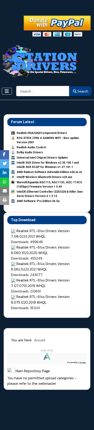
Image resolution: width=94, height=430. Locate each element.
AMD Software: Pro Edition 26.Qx (38, 201)
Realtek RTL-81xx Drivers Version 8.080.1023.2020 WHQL (40, 249)
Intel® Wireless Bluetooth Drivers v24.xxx (44, 177)
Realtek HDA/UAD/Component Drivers (42, 133)
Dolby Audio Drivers (30, 152)
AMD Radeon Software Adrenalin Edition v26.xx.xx (49, 172)
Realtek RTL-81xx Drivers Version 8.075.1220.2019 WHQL (40, 299)
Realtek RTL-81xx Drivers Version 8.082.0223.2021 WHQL (40, 266)
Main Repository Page (32, 371)
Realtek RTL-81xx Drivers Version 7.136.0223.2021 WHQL (40, 233)
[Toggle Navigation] (7, 91)
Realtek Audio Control (31, 147)
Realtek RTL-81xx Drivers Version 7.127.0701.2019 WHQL (40, 282)
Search (82, 91)
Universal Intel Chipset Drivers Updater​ (42, 157)
